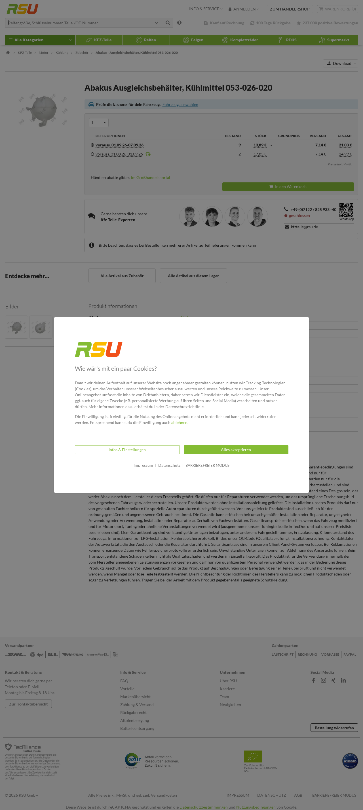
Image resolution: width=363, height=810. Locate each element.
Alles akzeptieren (236, 449)
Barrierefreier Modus (207, 465)
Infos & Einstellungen (127, 449)
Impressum (143, 465)
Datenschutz (169, 465)
